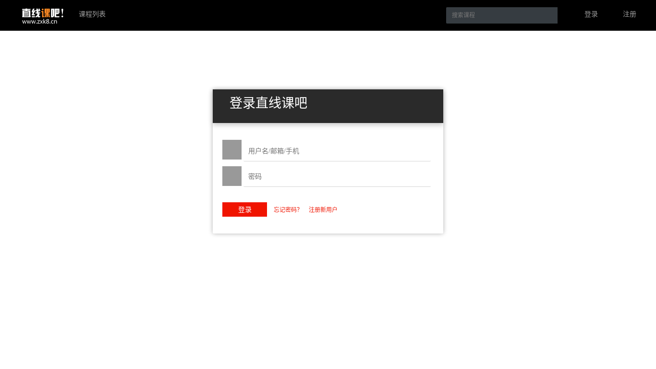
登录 (591, 14)
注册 (629, 14)
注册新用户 (323, 210)
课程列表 (92, 14)
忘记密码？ (289, 210)
